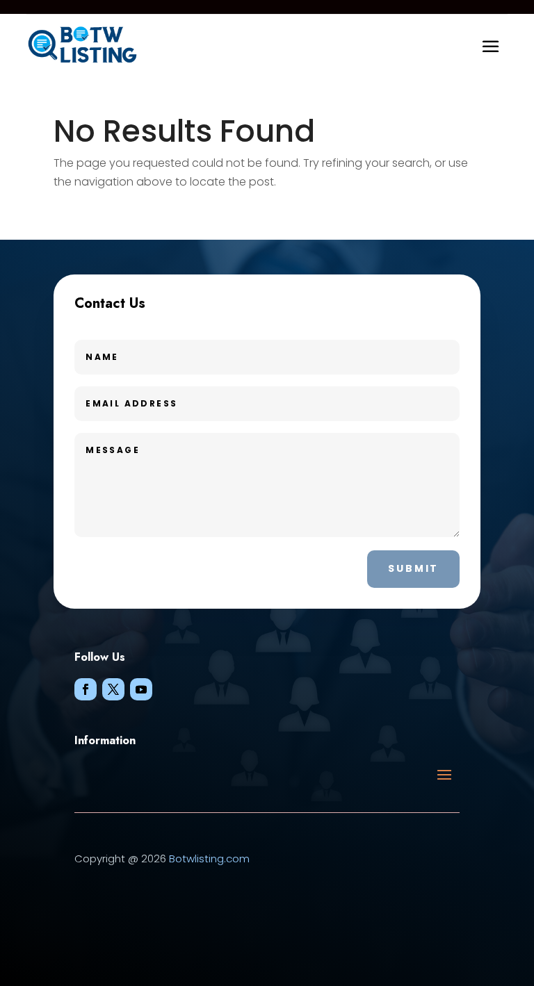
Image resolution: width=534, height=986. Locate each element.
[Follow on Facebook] (85, 689)
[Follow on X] (113, 689)
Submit (413, 568)
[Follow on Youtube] (141, 689)
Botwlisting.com (209, 858)
